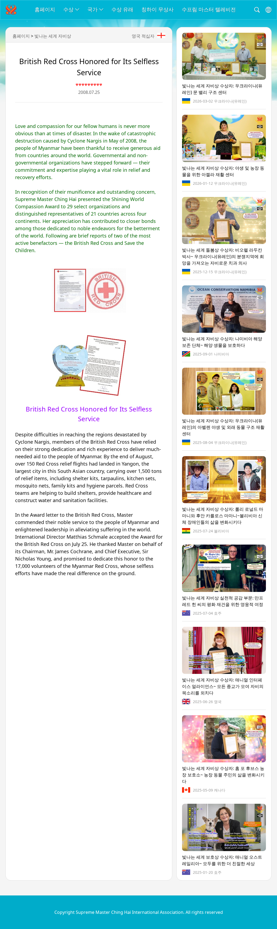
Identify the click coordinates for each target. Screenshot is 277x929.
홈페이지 (45, 9)
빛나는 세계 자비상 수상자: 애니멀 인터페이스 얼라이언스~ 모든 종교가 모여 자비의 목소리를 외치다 (222, 686)
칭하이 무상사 (157, 9)
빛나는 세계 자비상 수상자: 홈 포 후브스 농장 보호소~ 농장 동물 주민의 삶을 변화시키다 (223, 774)
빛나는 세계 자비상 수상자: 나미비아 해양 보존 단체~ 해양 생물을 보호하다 (222, 342)
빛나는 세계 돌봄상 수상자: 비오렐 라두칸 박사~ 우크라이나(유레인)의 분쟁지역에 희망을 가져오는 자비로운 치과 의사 (223, 256)
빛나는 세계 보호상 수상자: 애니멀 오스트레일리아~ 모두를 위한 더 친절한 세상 (222, 860)
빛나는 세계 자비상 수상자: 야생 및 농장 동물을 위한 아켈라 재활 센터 (223, 171)
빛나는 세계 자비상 (52, 36)
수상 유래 (122, 9)
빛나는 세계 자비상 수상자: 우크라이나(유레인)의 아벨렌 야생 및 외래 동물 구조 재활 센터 (223, 427)
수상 (68, 9)
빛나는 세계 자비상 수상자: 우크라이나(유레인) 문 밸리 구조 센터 (222, 89)
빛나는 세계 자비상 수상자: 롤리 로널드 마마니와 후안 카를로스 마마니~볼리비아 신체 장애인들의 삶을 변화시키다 (222, 515)
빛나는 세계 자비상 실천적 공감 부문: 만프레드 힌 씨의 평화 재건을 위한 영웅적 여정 (222, 601)
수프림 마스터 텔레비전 (209, 9)
